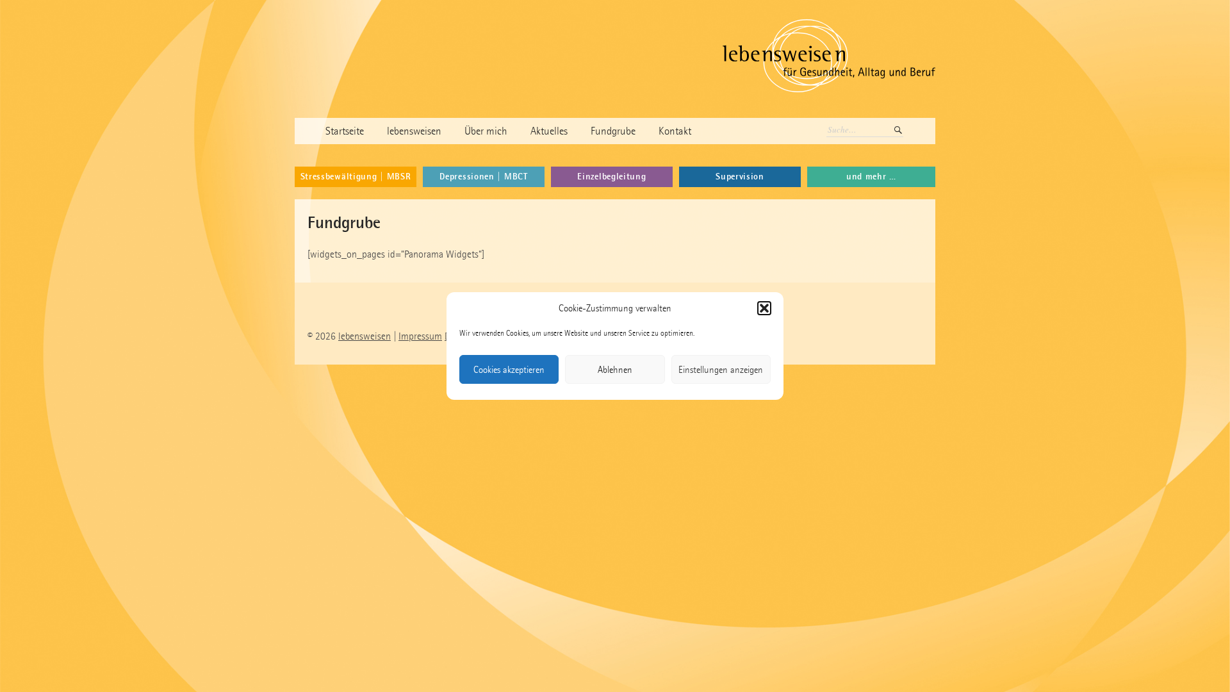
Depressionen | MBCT (483, 176)
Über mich (485, 131)
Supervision (740, 176)
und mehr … (871, 176)
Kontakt (675, 131)
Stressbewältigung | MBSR (355, 176)
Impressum (420, 336)
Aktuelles (549, 131)
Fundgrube (613, 131)
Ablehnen (615, 369)
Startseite (344, 131)
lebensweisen (414, 131)
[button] (764, 308)
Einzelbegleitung (611, 176)
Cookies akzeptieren (509, 369)
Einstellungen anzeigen (720, 369)
